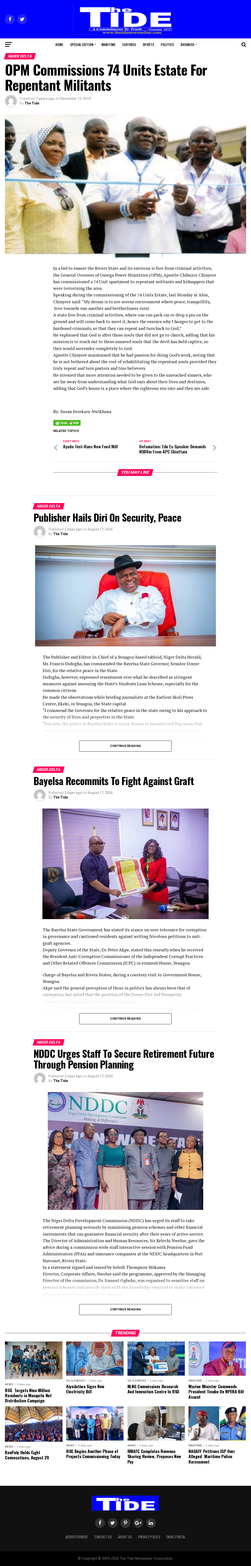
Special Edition (81, 44)
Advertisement (76, 1536)
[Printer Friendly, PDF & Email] (67, 423)
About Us (125, 1536)
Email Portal (176, 1536)
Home (59, 44)
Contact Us (103, 1536)
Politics (167, 44)
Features (129, 44)
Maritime (108, 44)
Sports (148, 44)
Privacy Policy (149, 1536)
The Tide (32, 103)
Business (187, 44)
